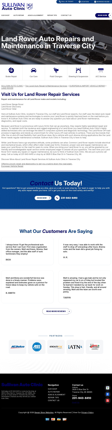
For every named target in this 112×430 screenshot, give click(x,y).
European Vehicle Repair (12, 166)
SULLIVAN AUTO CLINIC (12, 86)
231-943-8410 (27, 154)
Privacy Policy (87, 412)
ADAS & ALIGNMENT (35, 15)
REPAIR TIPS (52, 15)
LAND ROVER (7, 88)
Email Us (75, 402)
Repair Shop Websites (44, 412)
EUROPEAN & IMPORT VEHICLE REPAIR (87, 86)
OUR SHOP (5, 15)
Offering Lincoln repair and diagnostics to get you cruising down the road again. (36, 164)
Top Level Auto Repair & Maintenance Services (46, 86)
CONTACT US (66, 15)
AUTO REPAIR (18, 15)
